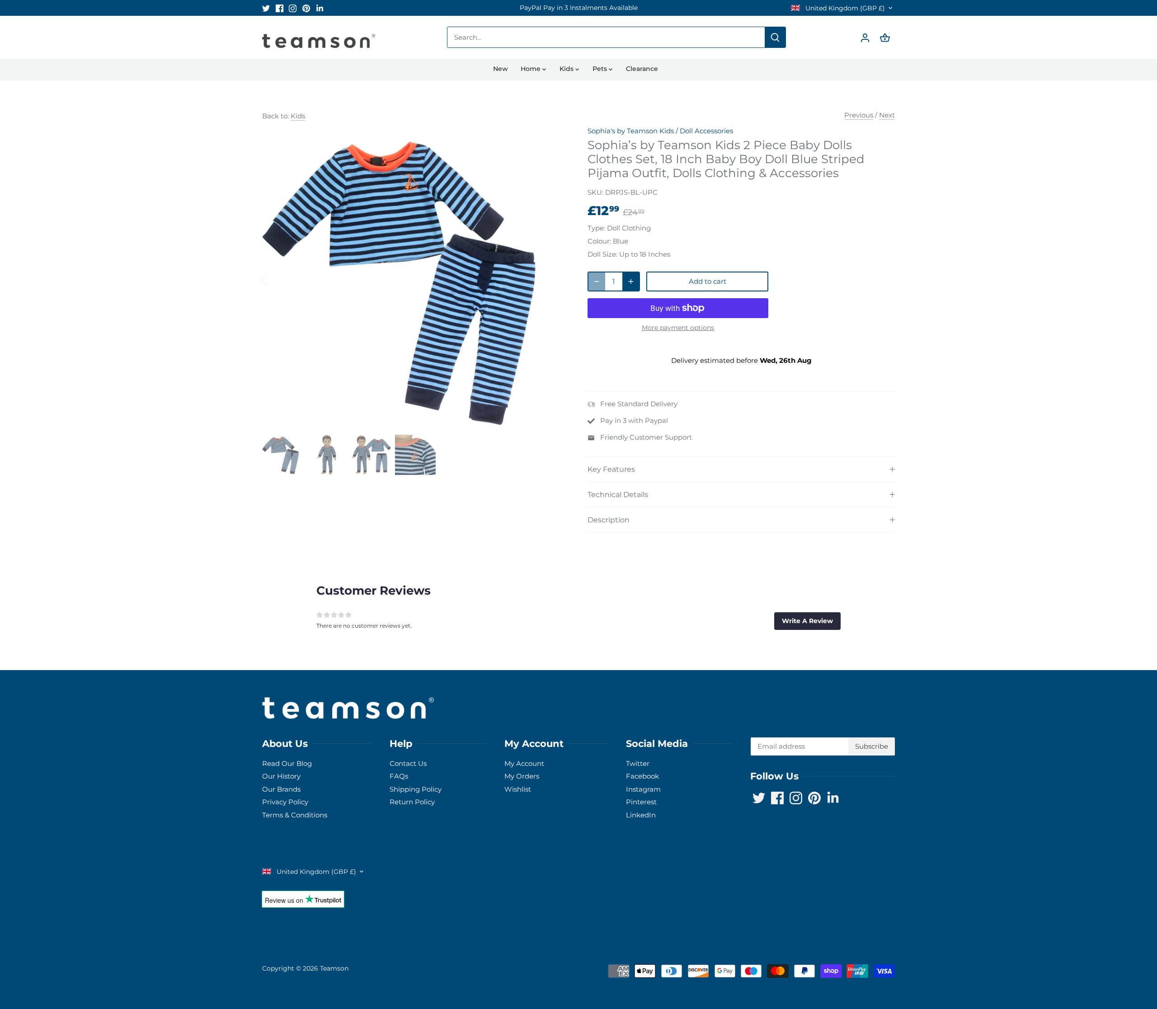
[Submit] (775, 37)
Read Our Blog (287, 763)
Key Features (611, 469)
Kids (298, 116)
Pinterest (641, 802)
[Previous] (275, 279)
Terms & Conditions (294, 815)
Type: (596, 228)
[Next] (552, 279)
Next (887, 115)
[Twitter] (266, 8)
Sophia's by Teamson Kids (631, 131)
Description (609, 520)
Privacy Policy (285, 802)
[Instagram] (292, 8)
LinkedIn (641, 815)
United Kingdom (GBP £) (844, 8)
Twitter (637, 763)
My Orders (521, 776)
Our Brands (281, 789)
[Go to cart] (885, 37)
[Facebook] (279, 8)
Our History (281, 776)
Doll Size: (602, 254)
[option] (578, 8)
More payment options (678, 327)
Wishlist (517, 789)
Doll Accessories (706, 131)
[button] (807, 620)
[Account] (865, 37)
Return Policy (412, 802)
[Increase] (631, 281)
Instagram (643, 789)
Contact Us (408, 763)
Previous (858, 115)
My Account (524, 763)
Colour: (599, 241)
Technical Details (618, 494)
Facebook (642, 776)
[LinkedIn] (320, 8)
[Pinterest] (306, 8)
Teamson (334, 968)
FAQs (399, 776)
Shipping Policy (416, 789)
